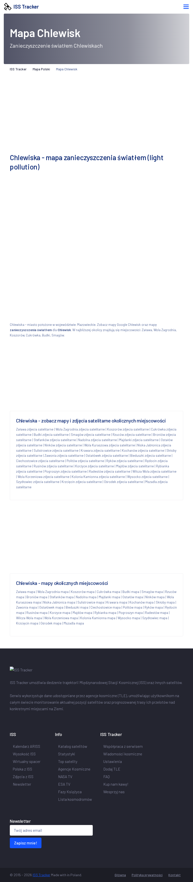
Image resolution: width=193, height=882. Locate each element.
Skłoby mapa (165, 602)
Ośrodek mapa (50, 623)
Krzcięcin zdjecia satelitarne (82, 482)
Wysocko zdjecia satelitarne (147, 477)
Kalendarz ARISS (26, 746)
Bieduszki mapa (77, 607)
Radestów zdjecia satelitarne (109, 471)
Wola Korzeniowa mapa (61, 618)
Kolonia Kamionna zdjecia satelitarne (98, 477)
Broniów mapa (36, 597)
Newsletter (22, 784)
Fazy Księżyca (70, 791)
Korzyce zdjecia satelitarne (94, 466)
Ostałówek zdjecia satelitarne (107, 455)
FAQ (106, 776)
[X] (13, 719)
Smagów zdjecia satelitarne (90, 435)
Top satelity (67, 761)
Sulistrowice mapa (90, 602)
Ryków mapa (153, 607)
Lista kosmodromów (75, 799)
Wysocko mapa (129, 618)
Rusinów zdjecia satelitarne (53, 466)
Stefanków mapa (62, 597)
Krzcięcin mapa (27, 623)
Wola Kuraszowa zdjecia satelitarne (109, 445)
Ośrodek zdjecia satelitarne (123, 482)
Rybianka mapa (105, 613)
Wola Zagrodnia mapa (53, 592)
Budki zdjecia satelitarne (51, 435)
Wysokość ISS (24, 754)
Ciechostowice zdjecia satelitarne (40, 461)
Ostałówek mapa (51, 607)
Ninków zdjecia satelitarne (63, 445)
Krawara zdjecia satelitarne (100, 450)
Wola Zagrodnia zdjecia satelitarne (80, 429)
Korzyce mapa (60, 613)
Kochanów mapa (141, 602)
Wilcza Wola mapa (29, 618)
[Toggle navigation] (186, 6)
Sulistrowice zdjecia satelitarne (56, 450)
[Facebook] (11, 719)
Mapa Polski (41, 69)
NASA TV (65, 776)
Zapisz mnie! (25, 842)
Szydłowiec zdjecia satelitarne (37, 482)
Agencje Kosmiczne (74, 769)
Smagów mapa (152, 592)
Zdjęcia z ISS (23, 776)
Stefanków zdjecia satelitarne (55, 440)
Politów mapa (132, 607)
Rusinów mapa (36, 613)
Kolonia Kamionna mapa (97, 618)
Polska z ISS (22, 769)
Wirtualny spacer (26, 761)
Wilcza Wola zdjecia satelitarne (154, 471)
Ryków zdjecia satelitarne (124, 461)
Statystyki (66, 754)
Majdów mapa (82, 613)
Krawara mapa (116, 602)
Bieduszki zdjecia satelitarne (150, 455)
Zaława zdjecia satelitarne (34, 429)
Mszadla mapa (74, 623)
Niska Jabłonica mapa (59, 602)
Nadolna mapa (86, 597)
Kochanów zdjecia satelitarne (143, 450)
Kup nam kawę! (115, 784)
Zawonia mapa (26, 607)
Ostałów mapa (132, 597)
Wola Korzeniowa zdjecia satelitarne (43, 477)
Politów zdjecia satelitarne (85, 461)
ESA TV (64, 784)
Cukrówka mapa (108, 592)
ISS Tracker (25, 7)
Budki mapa (130, 592)
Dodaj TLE (111, 769)
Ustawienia (112, 761)
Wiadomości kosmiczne (122, 754)
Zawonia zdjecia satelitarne (63, 455)
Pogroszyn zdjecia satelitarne (65, 471)
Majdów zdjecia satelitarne (135, 466)
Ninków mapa (155, 597)
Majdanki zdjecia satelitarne (139, 440)
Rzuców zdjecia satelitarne (132, 435)
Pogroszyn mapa (131, 613)
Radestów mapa (156, 613)
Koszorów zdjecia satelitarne (128, 429)
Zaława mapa (25, 592)
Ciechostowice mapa (105, 607)
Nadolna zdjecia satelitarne (97, 440)
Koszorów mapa (82, 592)
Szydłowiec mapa (154, 618)
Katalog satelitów (72, 746)
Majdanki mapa (109, 597)
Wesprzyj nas (114, 791)
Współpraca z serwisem (123, 746)
